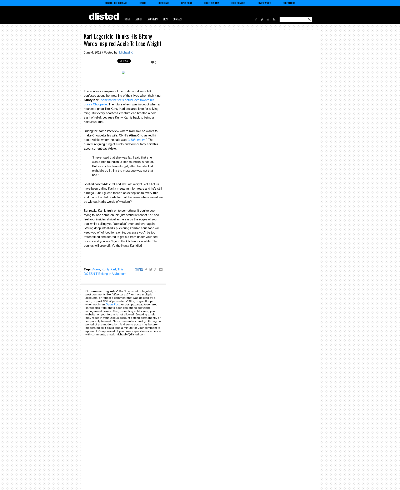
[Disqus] (123, 391)
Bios (165, 19)
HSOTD (143, 3)
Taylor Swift (264, 3)
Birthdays (164, 3)
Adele (96, 269)
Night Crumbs (211, 3)
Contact (177, 19)
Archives (153, 19)
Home (127, 19)
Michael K (126, 52)
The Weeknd (289, 3)
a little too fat (137, 139)
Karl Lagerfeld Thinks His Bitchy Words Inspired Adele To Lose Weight (122, 40)
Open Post (186, 3)
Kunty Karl (109, 269)
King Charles (238, 3)
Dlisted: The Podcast (116, 3)
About (138, 19)
